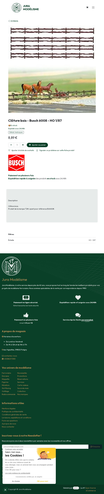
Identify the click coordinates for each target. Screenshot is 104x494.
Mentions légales (8, 408)
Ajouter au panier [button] (39, 145)
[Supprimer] (11, 145)
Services (20, 382)
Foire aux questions (10, 421)
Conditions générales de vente (14, 414)
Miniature (5, 385)
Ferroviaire (6, 373)
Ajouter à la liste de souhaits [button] (22, 150)
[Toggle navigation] (93, 7)
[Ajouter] (23, 145)
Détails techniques (16, 132)
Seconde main (23, 388)
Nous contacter (8, 427)
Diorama (5, 376)
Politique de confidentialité (12, 411)
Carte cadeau (22, 385)
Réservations (22, 379)
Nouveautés (22, 373)
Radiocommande (8, 394)
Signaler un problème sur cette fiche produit (56, 150)
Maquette (5, 379)
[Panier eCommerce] (87, 7)
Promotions (22, 376)
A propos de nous (9, 424)
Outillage (5, 391)
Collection (21, 391)
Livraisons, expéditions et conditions (16, 417)
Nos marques (22, 394)
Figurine (5, 382)
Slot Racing (6, 388)
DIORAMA (14, 21)
